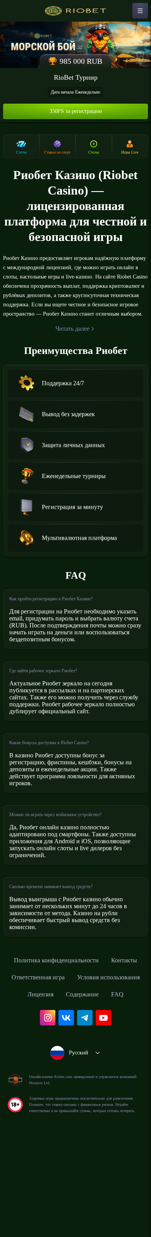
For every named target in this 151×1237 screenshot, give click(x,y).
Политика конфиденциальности (75, 1029)
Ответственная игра (96, 1046)
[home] (75, 10)
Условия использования (54, 1063)
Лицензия (118, 1063)
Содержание (63, 1080)
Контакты (38, 1046)
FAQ (101, 1080)
